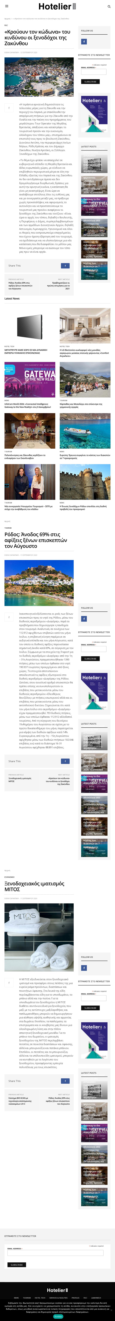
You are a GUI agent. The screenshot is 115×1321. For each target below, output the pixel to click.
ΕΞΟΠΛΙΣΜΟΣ (9, 877)
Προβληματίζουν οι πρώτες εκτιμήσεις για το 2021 (58, 285)
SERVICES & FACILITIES (58, 1298)
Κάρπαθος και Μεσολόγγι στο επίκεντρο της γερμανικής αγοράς (94, 222)
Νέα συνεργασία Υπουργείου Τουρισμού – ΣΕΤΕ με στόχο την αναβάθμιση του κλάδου (28, 508)
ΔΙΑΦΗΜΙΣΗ (96, 1298)
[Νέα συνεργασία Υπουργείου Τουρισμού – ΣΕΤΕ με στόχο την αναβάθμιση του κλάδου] (29, 482)
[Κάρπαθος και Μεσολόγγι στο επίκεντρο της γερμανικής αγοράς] (85, 379)
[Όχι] (111, 1310)
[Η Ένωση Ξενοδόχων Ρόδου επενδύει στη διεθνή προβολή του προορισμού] (85, 482)
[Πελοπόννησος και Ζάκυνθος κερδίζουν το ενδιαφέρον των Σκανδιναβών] (29, 431)
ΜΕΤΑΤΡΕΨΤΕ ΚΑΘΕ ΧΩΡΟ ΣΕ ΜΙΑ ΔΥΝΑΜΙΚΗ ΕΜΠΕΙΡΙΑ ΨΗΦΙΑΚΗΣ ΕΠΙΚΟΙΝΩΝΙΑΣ (25, 352)
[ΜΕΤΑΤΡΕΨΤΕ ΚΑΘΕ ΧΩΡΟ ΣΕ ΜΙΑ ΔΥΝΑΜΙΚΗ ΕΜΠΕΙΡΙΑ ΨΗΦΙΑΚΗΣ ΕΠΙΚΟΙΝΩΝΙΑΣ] (29, 325)
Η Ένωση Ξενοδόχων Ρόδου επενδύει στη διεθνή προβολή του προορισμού (83, 508)
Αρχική (7, 18)
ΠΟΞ (6, 25)
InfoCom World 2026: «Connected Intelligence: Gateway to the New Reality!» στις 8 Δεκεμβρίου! (94, 197)
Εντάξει (58, 1316)
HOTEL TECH (9, 346)
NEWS (6, 400)
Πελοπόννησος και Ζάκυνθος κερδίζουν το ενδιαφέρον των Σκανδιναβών (93, 241)
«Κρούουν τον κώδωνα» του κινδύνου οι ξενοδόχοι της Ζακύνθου (58, 781)
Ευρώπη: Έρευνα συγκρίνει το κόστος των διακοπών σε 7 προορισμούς (92, 263)
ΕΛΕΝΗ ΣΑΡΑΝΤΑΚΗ (11, 52)
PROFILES (75, 1298)
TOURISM (27, 1298)
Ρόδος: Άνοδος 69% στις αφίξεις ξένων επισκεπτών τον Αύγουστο (20, 285)
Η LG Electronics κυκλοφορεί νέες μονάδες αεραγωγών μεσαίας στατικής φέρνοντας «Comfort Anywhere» (93, 172)
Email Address (88, 68)
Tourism (63, 400)
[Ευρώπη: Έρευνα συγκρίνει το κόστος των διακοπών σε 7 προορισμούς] (85, 431)
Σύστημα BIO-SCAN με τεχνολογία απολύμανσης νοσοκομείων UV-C (20, 1101)
